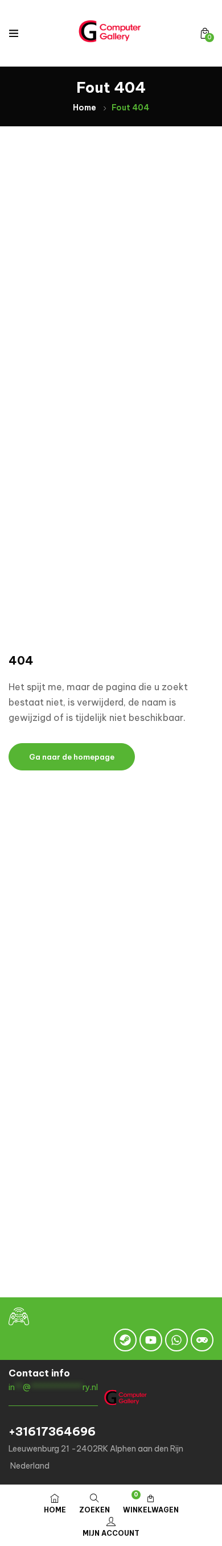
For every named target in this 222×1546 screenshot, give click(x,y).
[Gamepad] (202, 1340)
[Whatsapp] (176, 1340)
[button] (205, 33)
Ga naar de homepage (71, 756)
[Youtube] (150, 1340)
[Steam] (125, 1340)
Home (84, 107)
